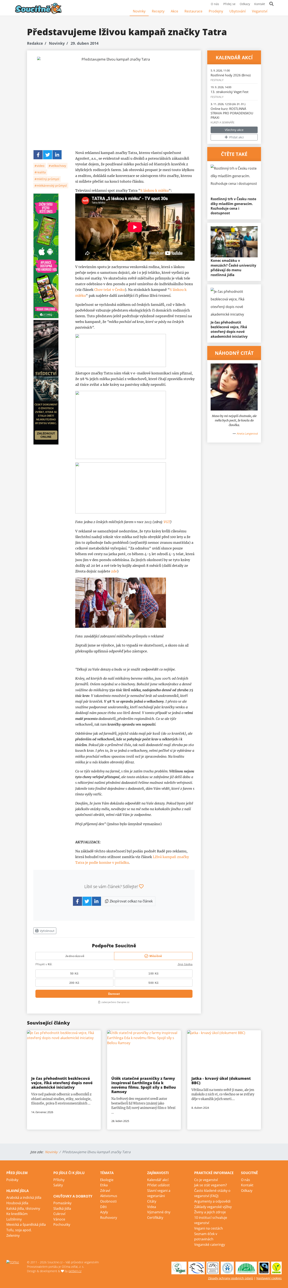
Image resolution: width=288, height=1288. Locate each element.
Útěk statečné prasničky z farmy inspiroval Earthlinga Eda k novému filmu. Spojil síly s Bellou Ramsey (143, 1085)
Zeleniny (13, 1235)
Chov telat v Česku (109, 290)
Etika (104, 1185)
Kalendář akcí (157, 1179)
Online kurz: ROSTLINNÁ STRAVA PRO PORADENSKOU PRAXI (232, 113)
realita (41, 172)
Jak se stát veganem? (210, 1185)
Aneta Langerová (247, 433)
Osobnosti (108, 1201)
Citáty (151, 1201)
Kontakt (259, 4)
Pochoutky (61, 1224)
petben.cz (75, 1271)
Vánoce (59, 1219)
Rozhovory (108, 1217)
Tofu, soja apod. (19, 1230)
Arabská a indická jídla (23, 1197)
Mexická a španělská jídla (26, 1224)
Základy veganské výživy (213, 1206)
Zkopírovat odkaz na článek (131, 901)
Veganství (259, 11)
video (40, 166)
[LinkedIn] (57, 154)
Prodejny (216, 11)
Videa (151, 1206)
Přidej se (229, 4)
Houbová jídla (17, 1203)
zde (114, 571)
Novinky (139, 11)
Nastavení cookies (269, 1278)
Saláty (58, 1185)
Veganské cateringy (209, 1244)
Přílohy (59, 1179)
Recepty (158, 11)
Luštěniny (14, 1219)
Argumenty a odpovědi (212, 1201)
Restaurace (193, 11)
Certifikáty (155, 1217)
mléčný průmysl (47, 179)
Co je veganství (206, 1179)
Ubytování (237, 11)
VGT (167, 522)
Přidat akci (236, 137)
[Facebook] (274, 11)
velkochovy (58, 166)
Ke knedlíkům (17, 1213)
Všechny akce (234, 130)
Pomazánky (62, 1203)
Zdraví (105, 1190)
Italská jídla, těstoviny (23, 1208)
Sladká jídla (62, 1208)
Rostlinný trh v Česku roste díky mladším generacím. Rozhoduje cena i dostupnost (233, 206)
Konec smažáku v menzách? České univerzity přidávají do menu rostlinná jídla (233, 267)
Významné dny (158, 1212)
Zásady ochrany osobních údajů (230, 1278)
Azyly (104, 1212)
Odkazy (245, 4)
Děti (103, 1206)
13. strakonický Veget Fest (229, 92)
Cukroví (59, 1213)
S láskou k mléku (154, 190)
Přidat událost (158, 1185)
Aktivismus (108, 1195)
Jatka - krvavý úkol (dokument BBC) (221, 1080)
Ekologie (106, 1179)
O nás (215, 4)
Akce (174, 11)
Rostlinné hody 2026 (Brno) (230, 75)
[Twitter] (47, 154)
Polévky (12, 1179)
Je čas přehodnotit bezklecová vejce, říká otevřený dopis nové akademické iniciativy (229, 329)
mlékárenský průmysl (51, 186)
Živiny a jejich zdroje (210, 1212)
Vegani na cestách (208, 1228)
